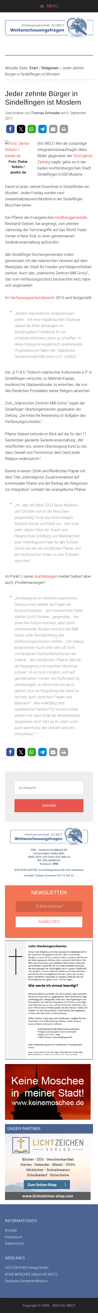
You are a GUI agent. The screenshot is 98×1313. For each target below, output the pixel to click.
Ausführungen (46, 576)
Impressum (13, 1237)
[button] (10, 129)
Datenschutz (14, 1243)
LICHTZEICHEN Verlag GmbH (26, 1268)
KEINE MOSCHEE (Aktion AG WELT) (31, 1274)
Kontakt (11, 1230)
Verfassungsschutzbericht (32, 297)
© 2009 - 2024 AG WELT (56, 1305)
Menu (52, 6)
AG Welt (49, 31)
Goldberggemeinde (71, 217)
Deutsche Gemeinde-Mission (26, 1281)
